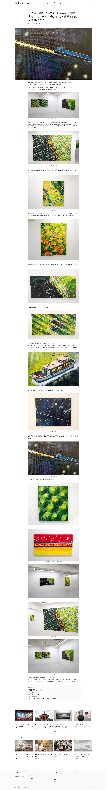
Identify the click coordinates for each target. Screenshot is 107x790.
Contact (75, 776)
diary (34, 3)
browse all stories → (88, 738)
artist (66, 3)
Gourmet (55, 783)
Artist (55, 779)
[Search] (81, 3)
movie (70, 3)
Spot (54, 777)
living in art (48, 3)
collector (55, 3)
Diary (54, 776)
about (75, 3)
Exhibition (55, 774)
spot (61, 3)
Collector (55, 781)
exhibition (40, 3)
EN (86, 2)
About (75, 774)
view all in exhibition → (87, 707)
